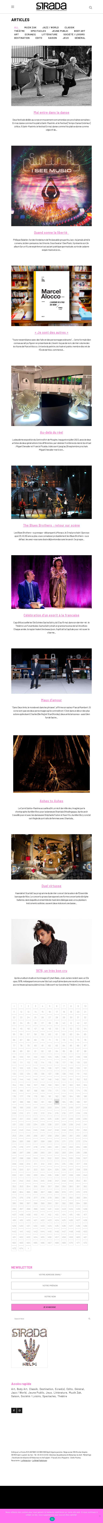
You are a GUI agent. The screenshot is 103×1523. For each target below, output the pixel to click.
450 (85, 1231)
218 (78, 1113)
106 (64, 1056)
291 (49, 1152)
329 (85, 1169)
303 (57, 1158)
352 (14, 1186)
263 (85, 1135)
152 (78, 1079)
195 (71, 1101)
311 (35, 1163)
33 (14, 1022)
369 (57, 1191)
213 (42, 1113)
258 (50, 1135)
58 (35, 1034)
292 (57, 1152)
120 (85, 1062)
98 (85, 1051)
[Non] (99, 1516)
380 (57, 1197)
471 (78, 1242)
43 (85, 1022)
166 (21, 1090)
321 (28, 1169)
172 (64, 1090)
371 (71, 1191)
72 (57, 1039)
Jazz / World (19, 1392)
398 (28, 1208)
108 (78, 1056)
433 (42, 1225)
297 (14, 1158)
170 (49, 1090)
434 (50, 1225)
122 (21, 1068)
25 (35, 1017)
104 (50, 1056)
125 (42, 1068)
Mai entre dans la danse (51, 112)
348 (64, 1180)
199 (21, 1107)
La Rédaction (26, 1460)
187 (14, 1101)
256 (35, 1135)
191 (42, 1101)
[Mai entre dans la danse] (51, 76)
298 (21, 1158)
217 (71, 1113)
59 (42, 1034)
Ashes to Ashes (51, 801)
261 (71, 1135)
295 (78, 1152)
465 (35, 1242)
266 (28, 1141)
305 (71, 1158)
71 (50, 1039)
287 (21, 1152)
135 (35, 1073)
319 (14, 1169)
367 (42, 1191)
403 (64, 1208)
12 (21, 1011)
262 (78, 1135)
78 (21, 1045)
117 (63, 1062)
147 (42, 1079)
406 (85, 1208)
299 (28, 1158)
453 (28, 1237)
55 (14, 1034)
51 (64, 1028)
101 (28, 1056)
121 (14, 1068)
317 (78, 1163)
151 (70, 1079)
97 (78, 1051)
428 (85, 1220)
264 (14, 1141)
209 (14, 1113)
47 (35, 1028)
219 (85, 1113)
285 (85, 1146)
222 (28, 1118)
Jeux (49, 1392)
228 (71, 1118)
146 (35, 1079)
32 (85, 1017)
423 (50, 1220)
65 (85, 1034)
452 (21, 1237)
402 (57, 1208)
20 (78, 1011)
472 (85, 1242)
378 (42, 1197)
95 (64, 1051)
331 (21, 1175)
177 (21, 1096)
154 (14, 1084)
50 (57, 1028)
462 (14, 1242)
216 (64, 1113)
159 (49, 1084)
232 (21, 1124)
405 (78, 1208)
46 (28, 1028)
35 (28, 1022)
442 (28, 1231)
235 (42, 1124)
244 (28, 1130)
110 (14, 1062)
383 (78, 1197)
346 (50, 1180)
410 (35, 1214)
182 (56, 1096)
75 (78, 1039)
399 (35, 1208)
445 (50, 1231)
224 (42, 1118)
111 (21, 1062)
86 (78, 1045)
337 (64, 1175)
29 (64, 1017)
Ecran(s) (60, 1388)
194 (64, 1101)
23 (21, 1017)
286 (14, 1152)
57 (28, 1034)
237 (57, 1124)
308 (14, 1163)
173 (71, 1090)
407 (14, 1214)
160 (56, 1084)
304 (64, 1158)
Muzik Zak (75, 1392)
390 (50, 1203)
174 (78, 1090)
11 (14, 1011)
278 (35, 1146)
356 (42, 1186)
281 (56, 1146)
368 (50, 1191)
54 (85, 1028)
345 (42, 1180)
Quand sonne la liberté (51, 232)
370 (64, 1191)
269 (50, 1141)
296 (85, 1152)
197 (85, 1101)
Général (79, 1388)
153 (85, 1079)
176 (14, 1096)
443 (35, 1231)
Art (13, 1388)
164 (85, 1084)
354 (28, 1186)
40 (63, 1022)
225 (50, 1118)
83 (57, 1045)
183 (64, 1096)
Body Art (22, 1388)
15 (42, 1011)
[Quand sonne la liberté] (51, 186)
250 (71, 1130)
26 (42, 1017)
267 (35, 1141)
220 (14, 1118)
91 (35, 1051)
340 (85, 1175)
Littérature (60, 1392)
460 (78, 1237)
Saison (15, 1396)
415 (71, 1214)
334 (42, 1175)
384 (85, 1197)
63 (71, 1034)
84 (64, 1045)
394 (78, 1203)
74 (71, 1039)
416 (78, 1214)
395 (85, 1203)
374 (14, 1197)
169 (42, 1090)
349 (71, 1180)
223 (35, 1118)
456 (50, 1237)
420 (28, 1220)
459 (71, 1237)
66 (14, 1039)
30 (71, 1017)
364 (21, 1191)
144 (21, 1079)
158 (42, 1084)
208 (85, 1107)
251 (78, 1130)
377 (35, 1197)
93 (49, 1051)
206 (71, 1107)
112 (28, 1062)
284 (78, 1146)
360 (71, 1186)
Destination (46, 1388)
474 (21, 1248)
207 (78, 1107)
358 (57, 1186)
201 (35, 1107)
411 (42, 1214)
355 (35, 1186)
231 (14, 1124)
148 (49, 1079)
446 (57, 1231)
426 (71, 1220)
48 (42, 1028)
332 (28, 1175)
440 (14, 1231)
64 (78, 1034)
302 (50, 1158)
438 (78, 1225)
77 (14, 1045)
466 (42, 1242)
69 (35, 1039)
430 (21, 1225)
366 (35, 1191)
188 (21, 1101)
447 (64, 1231)
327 (71, 1169)
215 (56, 1113)
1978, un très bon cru (51, 970)
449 (78, 1231)
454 (35, 1237)
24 (28, 1017)
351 (85, 1180)
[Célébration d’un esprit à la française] (51, 582)
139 (64, 1073)
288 (28, 1152)
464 (28, 1242)
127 (56, 1068)
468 (57, 1242)
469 (64, 1242)
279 (42, 1146)
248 (57, 1130)
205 (64, 1107)
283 (71, 1146)
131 (85, 1068)
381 (63, 1197)
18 (64, 1011)
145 (28, 1079)
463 (21, 1242)
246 (42, 1130)
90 (28, 1051)
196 (78, 1101)
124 (35, 1068)
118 (71, 1062)
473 (14, 1248)
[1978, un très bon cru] (51, 941)
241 (85, 1124)
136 (42, 1073)
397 (21, 1208)
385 (14, 1203)
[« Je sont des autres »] (51, 296)
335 (50, 1175)
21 (85, 1011)
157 (35, 1084)
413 (56, 1214)
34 (21, 1022)
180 (42, 1096)
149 (56, 1079)
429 (14, 1225)
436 (64, 1225)
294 (71, 1152)
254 (21, 1135)
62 (64, 1034)
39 (57, 1022)
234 (35, 1124)
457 (57, 1237)
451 (14, 1237)
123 (28, 1068)
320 (21, 1169)
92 (42, 1051)
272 (71, 1141)
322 (35, 1169)
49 (49, 1028)
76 (85, 1039)
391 (56, 1203)
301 (42, 1158)
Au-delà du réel (51, 432)
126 (49, 1068)
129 (71, 1068)
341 (14, 1180)
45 (21, 1028)
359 (64, 1186)
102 (35, 1056)
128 (64, 1068)
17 (57, 1011)
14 (35, 1011)
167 (28, 1090)
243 (21, 1130)
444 (43, 1231)
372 (78, 1191)
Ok (52, 1519)
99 (14, 1056)
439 (85, 1225)
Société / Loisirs (31, 1396)
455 (42, 1237)
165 (14, 1090)
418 (14, 1220)
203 (50, 1107)
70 (42, 1039)
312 (42, 1163)
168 (35, 1090)
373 (85, 1191)
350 (78, 1180)
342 (21, 1180)
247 (50, 1130)
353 (21, 1186)
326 (64, 1169)
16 (50, 1011)
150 (64, 1079)
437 (71, 1225)
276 (21, 1146)
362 (85, 1186)
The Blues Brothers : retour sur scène (51, 525)
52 (71, 1028)
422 (42, 1220)
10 (85, 1006)
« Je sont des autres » (51, 332)
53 (78, 1028)
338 (71, 1175)
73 (64, 1039)
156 (28, 1084)
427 (78, 1220)
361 (78, 1186)
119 (78, 1062)
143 (14, 1079)
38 (49, 1022)
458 (64, 1237)
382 (71, 1197)
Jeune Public (36, 1392)
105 (56, 1056)
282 (64, 1146)
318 (85, 1163)
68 (28, 1039)
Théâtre (62, 1396)
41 (71, 1022)
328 (78, 1169)
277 (28, 1146)
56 (21, 1034)
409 (28, 1214)
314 (56, 1163)
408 (21, 1214)
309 (21, 1163)
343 (28, 1180)
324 (50, 1169)
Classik (33, 1388)
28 (57, 1017)
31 (78, 1017)
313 (49, 1163)
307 (85, 1158)
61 (57, 1034)
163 (78, 1084)
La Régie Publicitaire (39, 1460)
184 (71, 1096)
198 (14, 1107)
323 (42, 1169)
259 (57, 1135)
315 (64, 1163)
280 (50, 1146)
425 (64, 1220)
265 (21, 1141)
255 (28, 1135)
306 (78, 1158)
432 (35, 1225)
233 (28, 1124)
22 (14, 1017)
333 (35, 1175)
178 (28, 1096)
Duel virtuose (51, 886)
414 (64, 1214)
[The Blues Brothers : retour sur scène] (51, 492)
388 (35, 1203)
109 (85, 1056)
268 (42, 1141)
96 (71, 1051)
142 (85, 1073)
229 (78, 1118)
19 (71, 1011)
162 (71, 1084)
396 (14, 1208)
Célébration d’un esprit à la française (51, 615)
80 (35, 1045)
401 (49, 1208)
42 (78, 1022)
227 (64, 1118)
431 (28, 1225)
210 (21, 1113)
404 (71, 1208)
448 (71, 1231)
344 (35, 1180)
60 (49, 1034)
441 (21, 1231)
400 (43, 1208)
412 (49, 1214)
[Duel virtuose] (51, 857)
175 (85, 1090)
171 (56, 1090)
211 (28, 1113)
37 (42, 1022)
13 (28, 1011)
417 (85, 1214)
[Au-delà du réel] (51, 396)
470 (71, 1242)
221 (21, 1118)
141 (78, 1073)
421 (35, 1220)
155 (21, 1084)
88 (14, 1051)
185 (78, 1096)
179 (35, 1096)
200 (28, 1107)
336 (57, 1175)
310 (28, 1163)
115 (49, 1062)
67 (21, 1039)
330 (14, 1175)
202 (42, 1107)
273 (78, 1141)
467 (50, 1242)
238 (64, 1124)
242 (14, 1130)
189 (28, 1101)
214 (49, 1113)
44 (14, 1028)
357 (50, 1186)
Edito (70, 1388)
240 (78, 1124)
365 (28, 1191)
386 (21, 1203)
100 (21, 1056)
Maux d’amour (51, 700)
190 (35, 1101)
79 (28, 1045)
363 (14, 1191)
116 (56, 1062)
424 (57, 1220)
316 (71, 1163)
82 (49, 1045)
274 (85, 1141)
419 (21, 1220)
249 (64, 1130)
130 (78, 1068)
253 (14, 1135)
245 (35, 1130)
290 (42, 1152)
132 (14, 1073)
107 (71, 1056)
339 (78, 1175)
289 (35, 1152)
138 (56, 1073)
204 (57, 1107)
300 (35, 1158)
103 (42, 1056)
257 (42, 1135)
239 (71, 1124)
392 (64, 1203)
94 (57, 1051)
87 (85, 1045)
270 (57, 1141)
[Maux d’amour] (51, 671)
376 (28, 1197)
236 (50, 1124)
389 (42, 1203)
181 (49, 1096)
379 (50, 1197)
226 (57, 1118)
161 (63, 1084)
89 (21, 1051)
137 (49, 1073)
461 (85, 1237)
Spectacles (49, 1396)
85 (71, 1045)
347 (57, 1180)
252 (85, 1130)
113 (35, 1062)
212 (35, 1113)
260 (64, 1135)
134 (28, 1073)
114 (42, 1062)
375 (21, 1197)
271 (64, 1141)
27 (49, 1017)
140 (71, 1073)
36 (35, 1022)
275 (14, 1146)
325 (57, 1169)
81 (43, 1045)
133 (21, 1073)
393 (71, 1203)
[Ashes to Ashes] (51, 764)
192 (49, 1101)
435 (57, 1225)
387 (28, 1203)
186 (85, 1096)
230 (85, 1118)
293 (64, 1152)
